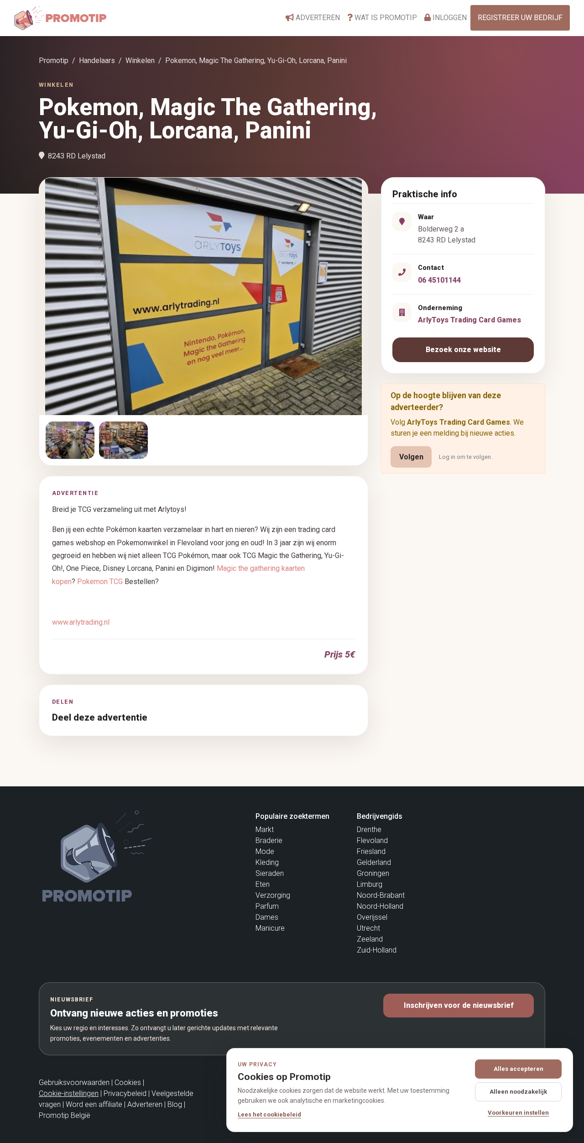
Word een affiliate (94, 1104)
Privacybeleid (125, 1093)
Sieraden (270, 873)
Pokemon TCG (100, 581)
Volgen (411, 457)
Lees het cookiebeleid (269, 1114)
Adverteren (317, 17)
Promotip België (64, 1115)
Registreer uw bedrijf (520, 17)
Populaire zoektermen (292, 816)
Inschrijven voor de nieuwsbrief (459, 1005)
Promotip (53, 60)
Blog (174, 1104)
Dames (267, 917)
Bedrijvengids (379, 816)
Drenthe (369, 829)
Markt (265, 829)
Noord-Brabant (381, 895)
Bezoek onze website (463, 349)
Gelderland (374, 862)
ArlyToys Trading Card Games (469, 320)
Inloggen (449, 17)
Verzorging (273, 895)
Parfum (267, 906)
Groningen (373, 873)
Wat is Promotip (385, 17)
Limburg (369, 884)
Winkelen (140, 60)
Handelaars (97, 60)
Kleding (267, 862)
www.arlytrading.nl (81, 622)
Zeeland (370, 939)
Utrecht (368, 928)
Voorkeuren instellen (518, 1112)
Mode (265, 851)
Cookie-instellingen (69, 1093)
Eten (263, 884)
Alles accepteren (518, 1068)
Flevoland (372, 840)
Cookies (128, 1082)
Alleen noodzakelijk (518, 1091)
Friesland (371, 851)
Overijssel (372, 917)
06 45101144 (439, 280)
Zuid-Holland (376, 950)
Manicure (270, 928)
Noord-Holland (380, 906)
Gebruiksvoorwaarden (74, 1082)
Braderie (269, 840)
